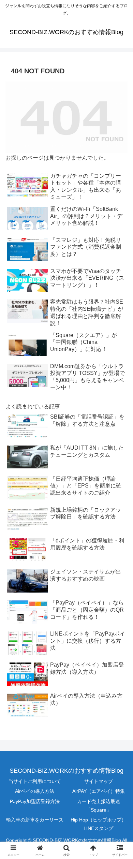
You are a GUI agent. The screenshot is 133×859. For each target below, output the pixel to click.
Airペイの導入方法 (34, 791)
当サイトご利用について (35, 781)
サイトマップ (98, 781)
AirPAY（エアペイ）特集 (98, 791)
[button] (119, 816)
